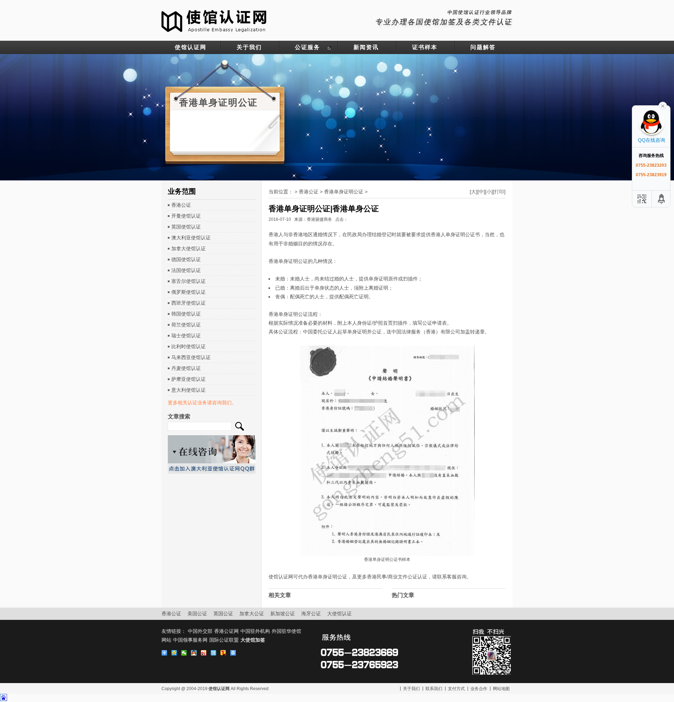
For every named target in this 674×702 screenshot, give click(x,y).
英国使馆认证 (186, 227)
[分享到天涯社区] (214, 653)
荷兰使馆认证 (186, 324)
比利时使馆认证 (188, 346)
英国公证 (223, 613)
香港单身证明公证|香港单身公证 (324, 208)
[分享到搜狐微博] (224, 653)
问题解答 (483, 47)
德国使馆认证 (186, 259)
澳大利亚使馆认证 (191, 237)
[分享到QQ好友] (195, 653)
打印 (499, 191)
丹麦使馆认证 (186, 368)
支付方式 (456, 688)
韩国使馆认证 (186, 314)
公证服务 (307, 47)
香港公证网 (226, 631)
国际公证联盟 (224, 640)
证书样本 (424, 47)
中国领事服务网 (190, 640)
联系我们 (433, 688)
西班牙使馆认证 (188, 303)
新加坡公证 (282, 613)
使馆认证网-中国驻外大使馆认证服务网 (214, 20)
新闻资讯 (366, 47)
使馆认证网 (190, 47)
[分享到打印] (234, 653)
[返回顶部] (662, 199)
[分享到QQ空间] (175, 653)
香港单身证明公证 (343, 191)
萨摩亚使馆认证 (188, 379)
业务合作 (478, 688)
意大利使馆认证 (188, 390)
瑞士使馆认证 (186, 335)
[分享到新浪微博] (205, 653)
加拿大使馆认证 (188, 248)
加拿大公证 (251, 613)
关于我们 (249, 47)
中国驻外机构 (255, 631)
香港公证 (181, 205)
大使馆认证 (339, 613)
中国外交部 (200, 631)
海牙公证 (311, 613)
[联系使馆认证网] (444, 17)
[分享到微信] (185, 653)
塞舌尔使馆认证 (188, 281)
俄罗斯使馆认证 (188, 292)
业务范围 (182, 191)
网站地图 (501, 688)
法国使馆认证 (186, 270)
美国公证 (197, 613)
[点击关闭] (663, 105)
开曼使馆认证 (186, 216)
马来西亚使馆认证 (191, 357)
